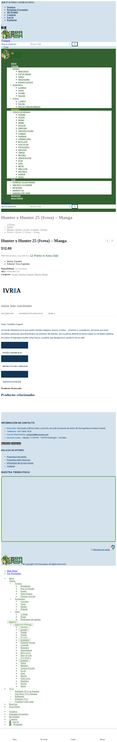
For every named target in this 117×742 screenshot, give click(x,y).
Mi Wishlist (12, 12)
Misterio (22, 155)
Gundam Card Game (24, 701)
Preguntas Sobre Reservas (18, 460)
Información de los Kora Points (20, 463)
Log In (10, 17)
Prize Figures (24, 79)
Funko (21, 77)
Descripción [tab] (7, 313)
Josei (20, 163)
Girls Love (22, 169)
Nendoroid (23, 71)
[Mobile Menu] (3, 27)
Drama (21, 120)
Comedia (22, 133)
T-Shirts (22, 101)
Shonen (21, 115)
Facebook (5, 306)
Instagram (16, 443)
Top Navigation (14, 573)
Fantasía (22, 150)
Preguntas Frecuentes (17, 10)
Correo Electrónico (24, 306)
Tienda (14, 66)
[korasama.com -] (12, 38)
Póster (21, 104)
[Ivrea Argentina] (12, 291)
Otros (16, 98)
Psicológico (24, 147)
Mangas (15, 109)
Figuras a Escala (25, 82)
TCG (13, 179)
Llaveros (22, 88)
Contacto (11, 15)
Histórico (22, 171)
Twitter (13, 306)
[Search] (75, 44)
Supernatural (24, 139)
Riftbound (17, 188)
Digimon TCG (18, 190)
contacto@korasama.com (37, 434)
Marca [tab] (51, 313)
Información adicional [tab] (31, 313)
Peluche (21, 96)
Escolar (22, 125)
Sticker (21, 93)
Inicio (11, 578)
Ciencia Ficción (24, 158)
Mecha (21, 166)
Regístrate (12, 20)
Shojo (21, 177)
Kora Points (17, 198)
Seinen (21, 123)
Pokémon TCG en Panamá (24, 182)
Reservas (13, 704)
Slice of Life (23, 144)
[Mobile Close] (3, 568)
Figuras (16, 69)
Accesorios (18, 85)
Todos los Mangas (21, 112)
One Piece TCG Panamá (22, 185)
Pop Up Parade (24, 74)
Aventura (22, 128)
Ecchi (20, 161)
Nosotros (11, 7)
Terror (21, 152)
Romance (22, 136)
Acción (21, 117)
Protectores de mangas (29, 107)
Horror (21, 174)
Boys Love (22, 142)
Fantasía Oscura (26, 131)
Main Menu (12, 571)
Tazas (21, 90)
